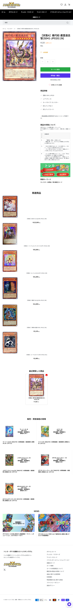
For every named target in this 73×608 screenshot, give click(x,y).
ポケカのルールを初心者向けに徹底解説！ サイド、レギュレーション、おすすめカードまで (18, 534)
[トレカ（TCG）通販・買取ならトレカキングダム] (11, 5)
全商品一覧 (50, 182)
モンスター (10, 28)
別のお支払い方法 (55, 79)
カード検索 (50, 566)
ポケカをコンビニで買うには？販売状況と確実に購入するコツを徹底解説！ (53, 534)
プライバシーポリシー (53, 582)
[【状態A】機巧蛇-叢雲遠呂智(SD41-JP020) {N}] (36, 385)
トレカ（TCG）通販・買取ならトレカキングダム (19, 599)
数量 (41, 58)
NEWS (36, 511)
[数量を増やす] (53, 61)
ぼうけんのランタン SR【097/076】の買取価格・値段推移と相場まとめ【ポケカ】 (18, 499)
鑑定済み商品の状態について (55, 571)
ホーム (3, 12)
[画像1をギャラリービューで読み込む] (19, 56)
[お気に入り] (61, 5)
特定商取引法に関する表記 (55, 580)
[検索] (67, 22)
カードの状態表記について (55, 568)
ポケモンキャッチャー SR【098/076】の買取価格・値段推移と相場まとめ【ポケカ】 (54, 471)
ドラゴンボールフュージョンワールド (60, 12)
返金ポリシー (51, 585)
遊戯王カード (36, 17)
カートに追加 (55, 69)
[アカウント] (65, 5)
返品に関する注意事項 (53, 574)
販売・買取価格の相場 (36, 419)
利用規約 (49, 577)
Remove (46, 375)
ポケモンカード (13, 12)
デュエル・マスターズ (27, 12)
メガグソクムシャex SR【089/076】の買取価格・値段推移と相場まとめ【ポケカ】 (18, 471)
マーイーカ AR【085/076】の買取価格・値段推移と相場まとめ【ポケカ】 (18, 442)
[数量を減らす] (42, 61)
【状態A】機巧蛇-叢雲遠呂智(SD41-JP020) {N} (27, 28)
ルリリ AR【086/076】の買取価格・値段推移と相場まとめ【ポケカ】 (54, 442)
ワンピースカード (42, 12)
